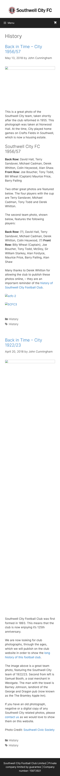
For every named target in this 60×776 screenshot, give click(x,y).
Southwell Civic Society (39, 729)
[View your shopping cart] (55, 23)
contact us (12, 717)
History (13, 319)
